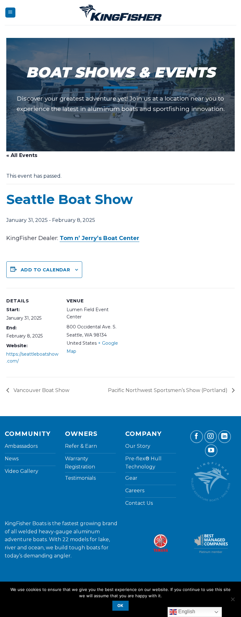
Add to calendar (45, 270)
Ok (120, 605)
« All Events (21, 155)
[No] (232, 601)
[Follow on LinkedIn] (224, 436)
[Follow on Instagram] (210, 436)
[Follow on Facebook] (196, 436)
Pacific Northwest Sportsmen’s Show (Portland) (168, 390)
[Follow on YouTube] (211, 450)
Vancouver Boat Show (40, 390)
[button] (10, 13)
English (186, 611)
